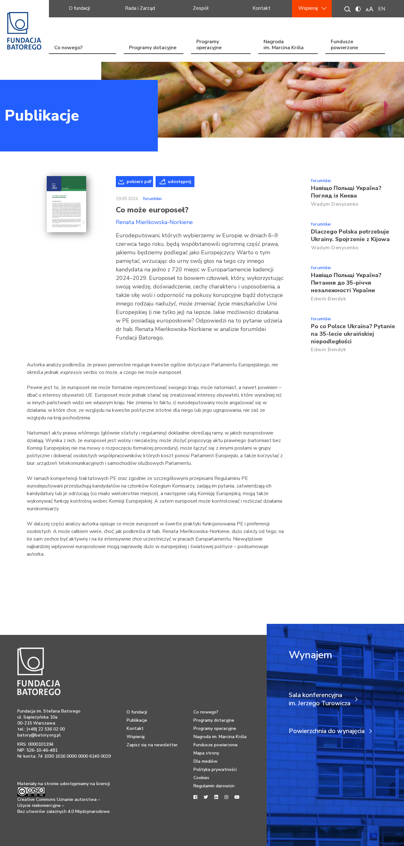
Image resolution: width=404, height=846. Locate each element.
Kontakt (261, 8)
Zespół (201, 8)
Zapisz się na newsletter (152, 745)
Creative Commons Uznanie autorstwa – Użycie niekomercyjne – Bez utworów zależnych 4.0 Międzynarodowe (63, 805)
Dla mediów (205, 761)
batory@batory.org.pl (39, 735)
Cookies (201, 778)
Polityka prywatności (215, 769)
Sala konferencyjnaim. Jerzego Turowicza (319, 699)
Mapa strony (206, 753)
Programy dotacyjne (152, 47)
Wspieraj (308, 8)
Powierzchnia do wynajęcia (327, 731)
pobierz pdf (139, 182)
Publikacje (42, 115)
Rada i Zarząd (140, 8)
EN (381, 8)
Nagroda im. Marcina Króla (284, 45)
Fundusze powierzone (344, 45)
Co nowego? (68, 47)
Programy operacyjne (209, 45)
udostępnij (179, 182)
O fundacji (79, 8)
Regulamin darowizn (214, 786)
